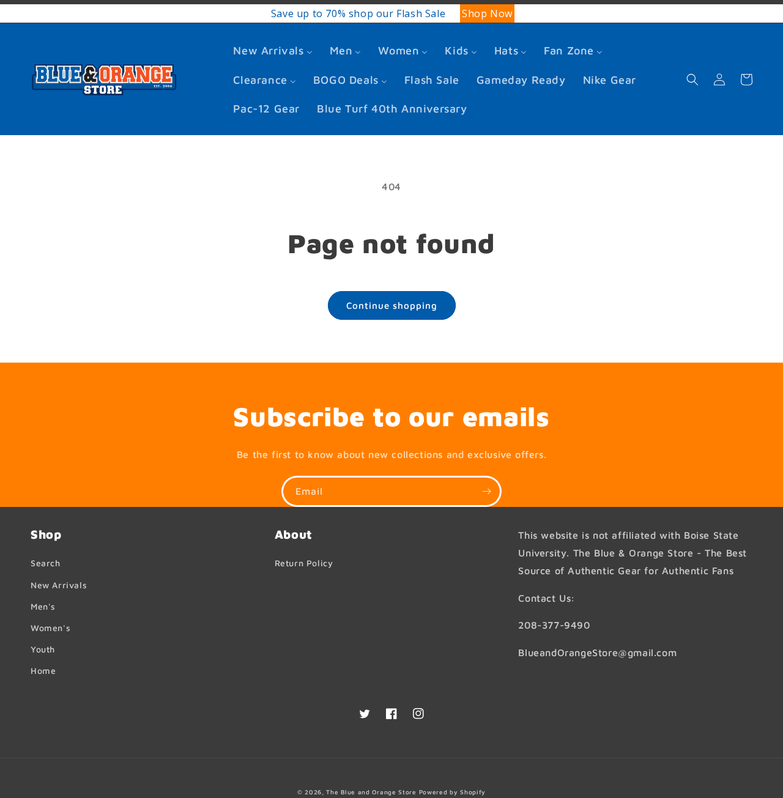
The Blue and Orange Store (371, 792)
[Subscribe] (486, 491)
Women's (50, 628)
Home (43, 670)
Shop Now (314, 13)
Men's (43, 606)
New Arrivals (59, 585)
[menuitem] (273, 50)
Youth (43, 649)
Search (46, 563)
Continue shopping (391, 305)
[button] (692, 79)
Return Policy (304, 563)
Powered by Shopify (452, 792)
